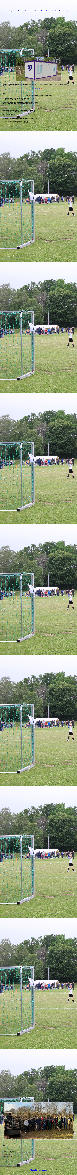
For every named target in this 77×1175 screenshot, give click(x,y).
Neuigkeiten (12, 10)
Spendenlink (38, 88)
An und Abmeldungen (57, 10)
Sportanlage (28, 10)
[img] (38, 31)
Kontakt (34, 1170)
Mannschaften (44, 10)
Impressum (43, 1170)
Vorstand (20, 10)
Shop (67, 10)
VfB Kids (36, 10)
